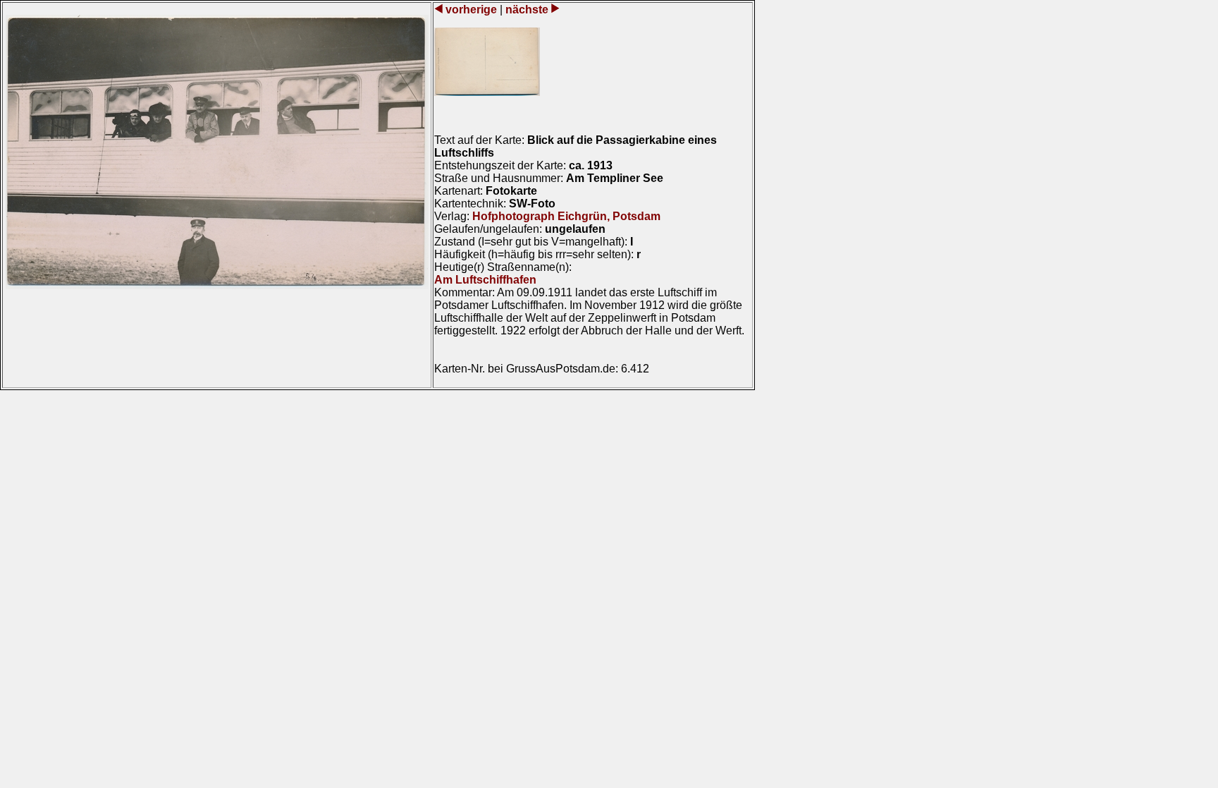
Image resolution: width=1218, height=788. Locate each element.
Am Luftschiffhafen (485, 280)
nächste (527, 10)
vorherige (471, 10)
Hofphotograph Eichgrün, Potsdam (566, 216)
